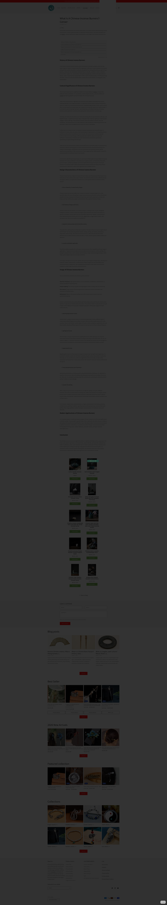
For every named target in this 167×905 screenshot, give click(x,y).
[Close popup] (105, 438)
